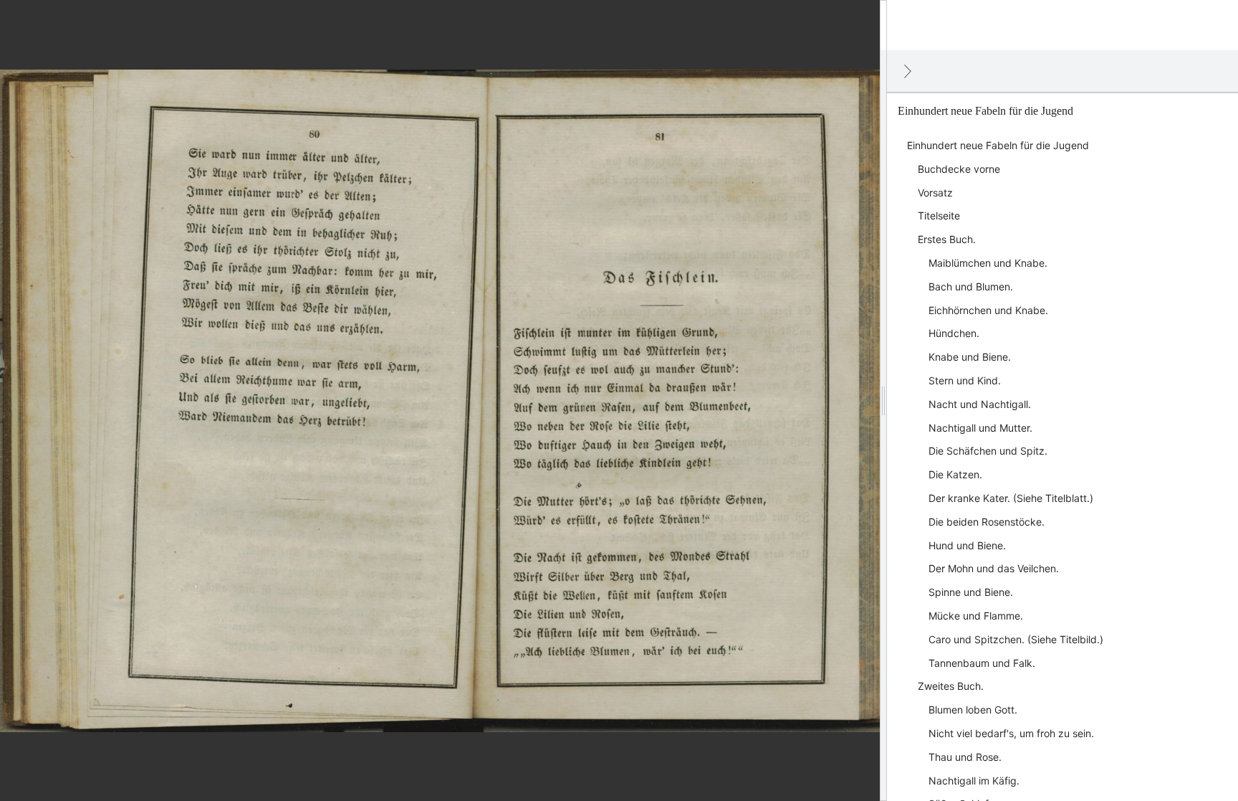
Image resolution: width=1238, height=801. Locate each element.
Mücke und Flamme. (976, 616)
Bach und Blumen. (971, 286)
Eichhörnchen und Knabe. (988, 310)
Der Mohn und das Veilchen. (994, 568)
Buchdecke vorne (959, 169)
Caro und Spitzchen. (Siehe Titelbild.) (1016, 639)
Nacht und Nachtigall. (980, 404)
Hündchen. (954, 333)
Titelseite (939, 215)
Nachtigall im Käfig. (974, 780)
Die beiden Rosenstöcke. (987, 522)
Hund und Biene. (967, 545)
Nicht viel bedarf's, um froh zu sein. (1011, 733)
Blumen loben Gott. (973, 709)
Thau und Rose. (965, 757)
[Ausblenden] (908, 71)
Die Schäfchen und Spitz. (988, 451)
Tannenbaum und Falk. (982, 663)
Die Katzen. (955, 474)
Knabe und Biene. (970, 357)
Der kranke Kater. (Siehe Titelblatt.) (1011, 498)
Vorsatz (935, 192)
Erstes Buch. (947, 239)
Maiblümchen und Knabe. (988, 263)
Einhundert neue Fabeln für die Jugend (998, 145)
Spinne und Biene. (971, 592)
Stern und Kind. (965, 380)
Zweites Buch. (951, 686)
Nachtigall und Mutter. (980, 428)
